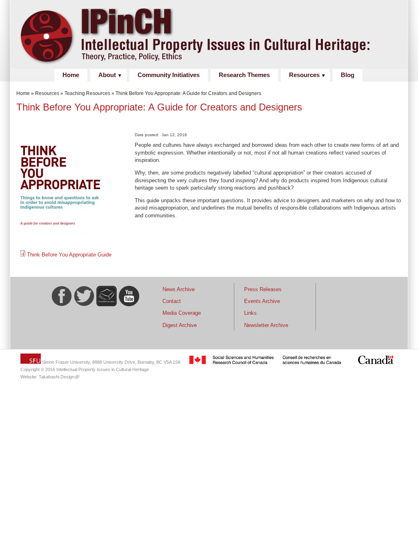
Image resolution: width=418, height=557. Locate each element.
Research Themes (244, 75)
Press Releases (263, 289)
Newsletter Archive (266, 325)
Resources (304, 75)
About (107, 75)
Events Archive (262, 301)
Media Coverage (181, 313)
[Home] (224, 65)
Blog (347, 75)
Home (70, 75)
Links (250, 313)
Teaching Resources (87, 93)
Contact (171, 301)
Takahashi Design (56, 376)
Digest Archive (179, 325)
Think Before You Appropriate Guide (69, 255)
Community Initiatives (169, 75)
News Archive (178, 289)
